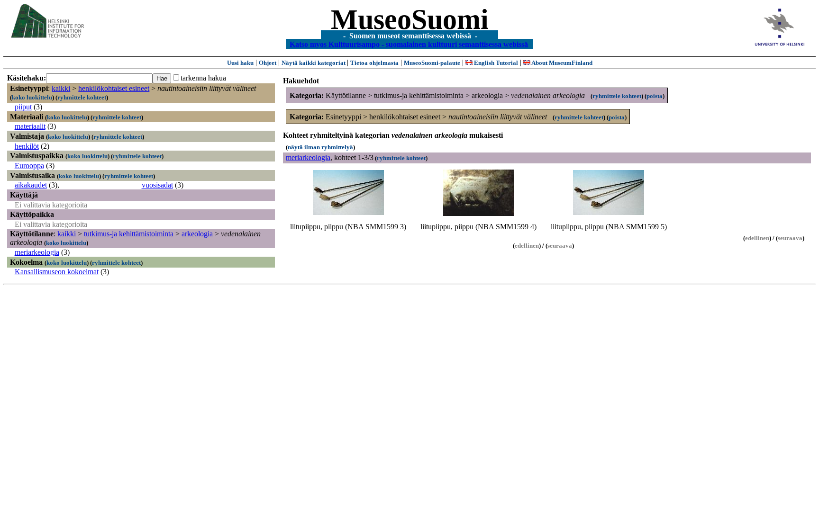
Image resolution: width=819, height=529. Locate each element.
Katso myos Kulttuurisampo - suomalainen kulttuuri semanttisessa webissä (409, 44)
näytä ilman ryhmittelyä (320, 147)
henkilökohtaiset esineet (113, 88)
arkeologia (197, 234)
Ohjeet (267, 62)
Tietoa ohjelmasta (374, 62)
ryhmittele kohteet (81, 97)
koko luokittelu (32, 97)
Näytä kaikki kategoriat (314, 62)
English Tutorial (495, 62)
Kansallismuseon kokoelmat (57, 272)
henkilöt (27, 146)
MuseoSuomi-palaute (432, 62)
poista (654, 95)
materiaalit (30, 126)
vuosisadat (157, 185)
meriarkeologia (37, 252)
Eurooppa (29, 165)
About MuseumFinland (561, 62)
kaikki (61, 88)
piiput (23, 107)
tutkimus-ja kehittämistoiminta (128, 234)
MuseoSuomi (410, 19)
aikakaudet (31, 185)
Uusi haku (240, 62)
